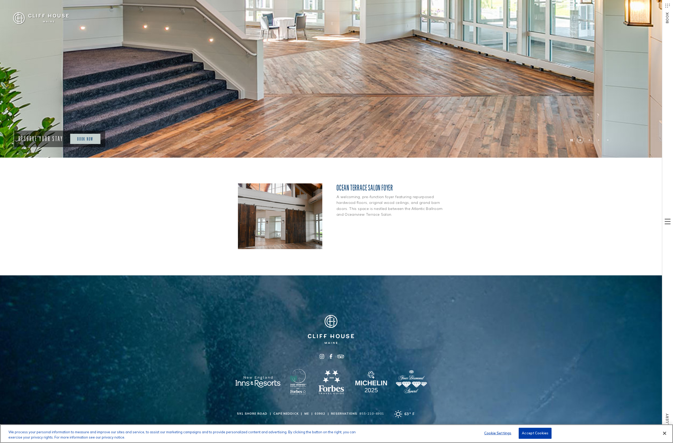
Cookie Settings (497, 433)
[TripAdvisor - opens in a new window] (340, 356)
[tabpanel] (336, 79)
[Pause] (571, 140)
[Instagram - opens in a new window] (322, 356)
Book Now (85, 139)
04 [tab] (608, 140)
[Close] (664, 433)
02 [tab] (589, 140)
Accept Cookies (535, 433)
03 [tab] (598, 140)
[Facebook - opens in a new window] (331, 356)
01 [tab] (580, 140)
